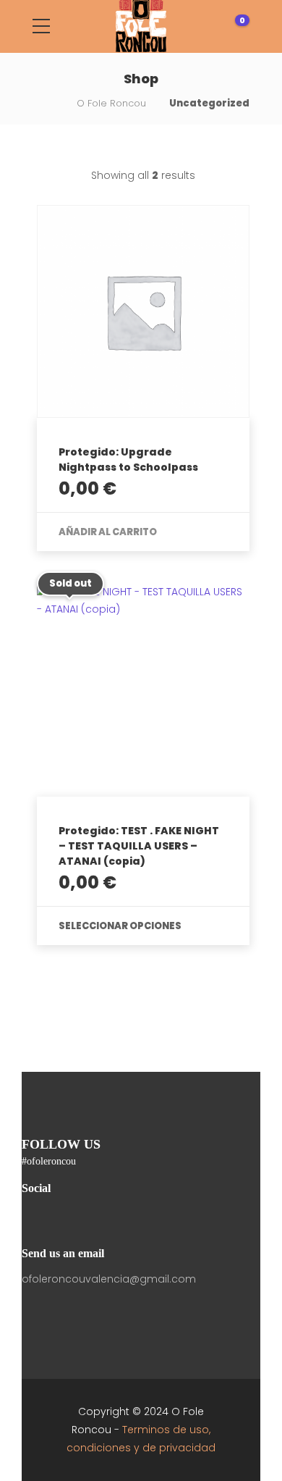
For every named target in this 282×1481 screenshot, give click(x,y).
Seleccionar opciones (120, 926)
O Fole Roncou (111, 103)
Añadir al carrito (108, 532)
